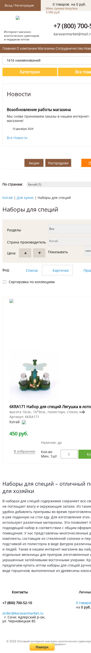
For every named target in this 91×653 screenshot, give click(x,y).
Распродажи (58, 163)
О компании (27, 48)
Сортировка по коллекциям (32, 282)
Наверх (42, 647)
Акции (34, 163)
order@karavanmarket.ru (22, 613)
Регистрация (24, 5)
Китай (7, 197)
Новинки (12, 163)
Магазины (46, 48)
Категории (30, 72)
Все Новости (17, 138)
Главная (9, 48)
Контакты (20, 592)
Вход (8, 5)
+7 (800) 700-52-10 (17, 603)
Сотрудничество (69, 48)
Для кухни (25, 197)
